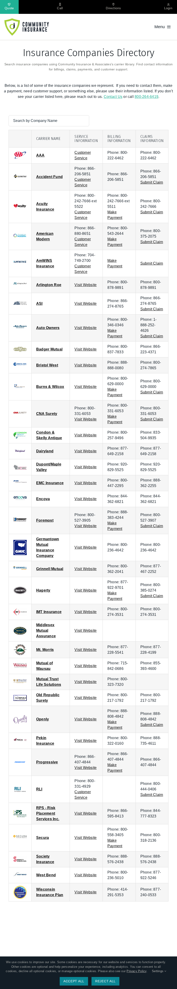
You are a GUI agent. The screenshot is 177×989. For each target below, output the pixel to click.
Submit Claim (151, 182)
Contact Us (113, 97)
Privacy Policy (136, 971)
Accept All (73, 981)
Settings (158, 971)
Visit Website (85, 285)
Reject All (105, 981)
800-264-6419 (146, 97)
